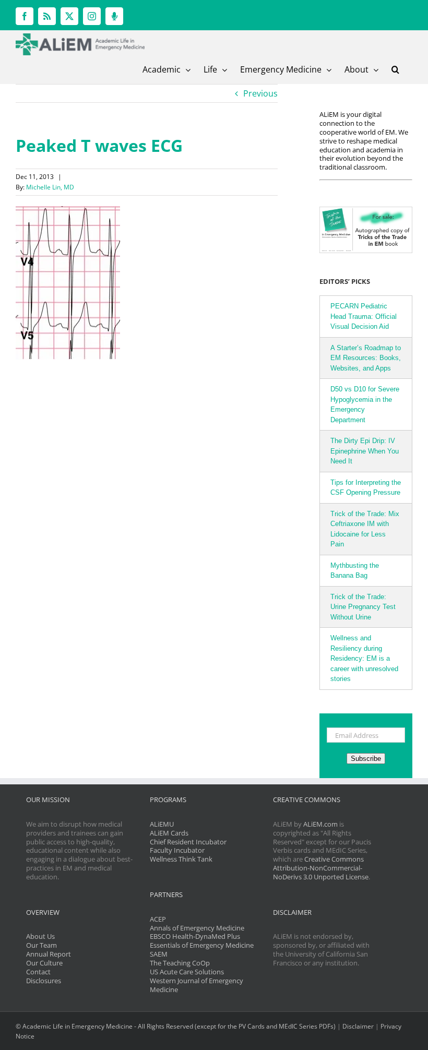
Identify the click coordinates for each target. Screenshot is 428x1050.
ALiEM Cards (169, 833)
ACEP (158, 919)
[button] (395, 69)
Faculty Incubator (177, 850)
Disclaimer (358, 1026)
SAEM (159, 954)
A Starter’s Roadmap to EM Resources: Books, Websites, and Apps (365, 358)
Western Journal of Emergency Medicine (196, 985)
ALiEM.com (320, 824)
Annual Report (48, 954)
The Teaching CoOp (180, 963)
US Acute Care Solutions (187, 971)
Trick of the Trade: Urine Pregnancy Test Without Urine (363, 607)
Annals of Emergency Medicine (197, 928)
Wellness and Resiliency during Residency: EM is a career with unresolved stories (364, 658)
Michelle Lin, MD (50, 187)
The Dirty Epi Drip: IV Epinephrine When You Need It (364, 451)
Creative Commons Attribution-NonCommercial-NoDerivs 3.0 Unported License (320, 867)
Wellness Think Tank (181, 859)
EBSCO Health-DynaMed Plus (195, 936)
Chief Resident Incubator (188, 841)
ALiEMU (162, 824)
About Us (40, 936)
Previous (260, 93)
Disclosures (43, 980)
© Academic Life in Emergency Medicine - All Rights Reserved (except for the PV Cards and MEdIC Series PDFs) (176, 1026)
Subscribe (366, 758)
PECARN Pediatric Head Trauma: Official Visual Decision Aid (363, 316)
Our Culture (44, 963)
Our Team (41, 945)
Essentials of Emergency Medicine (202, 945)
